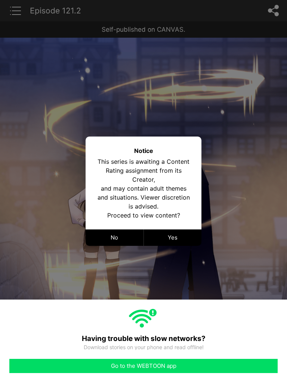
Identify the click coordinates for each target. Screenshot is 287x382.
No (114, 237)
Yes (173, 237)
